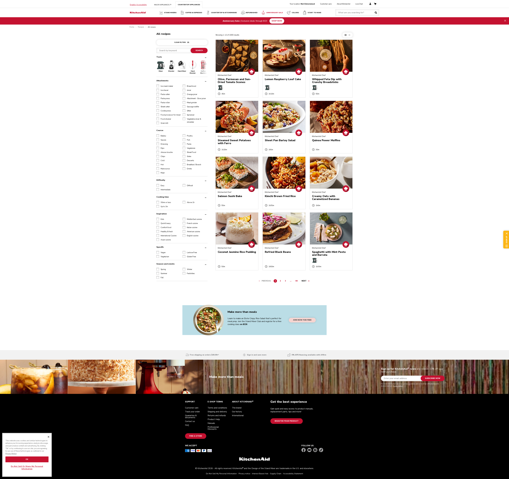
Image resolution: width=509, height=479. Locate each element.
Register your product (287, 421)
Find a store (195, 436)
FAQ (187, 425)
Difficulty (160, 180)
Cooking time (162, 197)
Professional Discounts (213, 428)
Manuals (211, 423)
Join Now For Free (302, 320)
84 (297, 281)
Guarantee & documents (191, 416)
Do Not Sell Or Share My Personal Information (27, 467)
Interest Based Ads (260, 473)
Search (199, 50)
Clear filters (181, 42)
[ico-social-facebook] (303, 450)
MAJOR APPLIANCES (162, 5)
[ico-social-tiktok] (321, 450)
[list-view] (349, 35)
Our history (237, 411)
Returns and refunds (217, 415)
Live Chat (359, 4)
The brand (236, 407)
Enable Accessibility (138, 5)
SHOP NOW (277, 21)
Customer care (326, 4)
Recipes (141, 27)
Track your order (192, 411)
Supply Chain (275, 473)
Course (159, 130)
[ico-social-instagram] (315, 450)
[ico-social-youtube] (309, 450)
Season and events (165, 264)
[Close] (48, 437)
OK (27, 459)
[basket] (375, 4)
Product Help (214, 419)
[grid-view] (345, 35)
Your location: (302, 4)
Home (131, 27)
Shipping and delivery (217, 411)
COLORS (295, 13)
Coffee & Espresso (193, 13)
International (238, 415)
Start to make (314, 13)
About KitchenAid (343, 4)
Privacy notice (244, 473)
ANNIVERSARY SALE (274, 13)
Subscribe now (432, 378)
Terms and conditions (217, 407)
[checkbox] (157, 86)
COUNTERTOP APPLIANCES (189, 5)
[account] (370, 4)
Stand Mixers (170, 13)
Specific (160, 247)
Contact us (190, 421)
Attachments (162, 80)
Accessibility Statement (293, 473)
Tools (159, 57)
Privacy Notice (398, 386)
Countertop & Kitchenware (224, 13)
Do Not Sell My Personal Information (221, 473)
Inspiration (161, 214)
